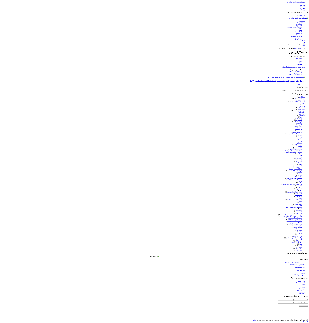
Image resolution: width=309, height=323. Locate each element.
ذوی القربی (299, 188)
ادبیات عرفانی (301, 109)
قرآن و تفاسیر (301, 100)
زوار (301, 190)
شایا (301, 141)
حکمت (300, 182)
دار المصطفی (298, 129)
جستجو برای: (305, 90)
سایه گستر (299, 193)
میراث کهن (299, 230)
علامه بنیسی (298, 204)
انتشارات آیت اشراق (299, 98)
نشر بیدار (299, 234)
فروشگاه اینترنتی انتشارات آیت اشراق (295, 2)
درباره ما (302, 3)
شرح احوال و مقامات (299, 110)
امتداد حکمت (298, 167)
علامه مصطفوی (297, 205)
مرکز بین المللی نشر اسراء (295, 219)
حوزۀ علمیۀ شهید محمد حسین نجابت (292, 184)
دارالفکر (300, 187)
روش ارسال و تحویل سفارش (297, 264)
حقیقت (300, 124)
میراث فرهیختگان (297, 228)
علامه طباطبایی (297, 144)
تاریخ (300, 62)
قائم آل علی (298, 211)
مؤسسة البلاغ (298, 147)
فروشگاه (296, 48)
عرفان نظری (301, 106)
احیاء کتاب (299, 162)
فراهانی (300, 146)
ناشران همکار (301, 115)
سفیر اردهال (298, 195)
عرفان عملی (301, 107)
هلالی (254, 320)
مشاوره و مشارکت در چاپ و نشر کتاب (294, 262)
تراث (300, 181)
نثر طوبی (299, 233)
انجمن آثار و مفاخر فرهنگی (295, 170)
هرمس (300, 247)
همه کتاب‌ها (302, 97)
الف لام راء (299, 120)
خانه (301, 48)
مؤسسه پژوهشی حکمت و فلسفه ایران (291, 216)
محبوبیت (299, 64)
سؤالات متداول (301, 265)
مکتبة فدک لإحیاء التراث (295, 224)
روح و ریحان (298, 248)
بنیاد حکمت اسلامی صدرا (295, 176)
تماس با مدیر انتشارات (299, 274)
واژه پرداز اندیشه (297, 236)
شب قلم (299, 143)
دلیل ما (300, 135)
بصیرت (300, 175)
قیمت (300, 61)
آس (301, 117)
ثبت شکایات (302, 271)
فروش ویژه (302, 113)
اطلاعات (299, 118)
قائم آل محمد (298, 213)
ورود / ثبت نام (301, 9)
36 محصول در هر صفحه (295, 72)
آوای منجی (299, 161)
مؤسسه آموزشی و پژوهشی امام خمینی (291, 215)
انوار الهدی (299, 123)
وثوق (300, 156)
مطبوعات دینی (298, 222)
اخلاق (303, 103)
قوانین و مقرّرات (300, 268)
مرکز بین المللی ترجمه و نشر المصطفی (291, 150)
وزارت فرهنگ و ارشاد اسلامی (294, 237)
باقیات (300, 173)
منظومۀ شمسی (297, 225)
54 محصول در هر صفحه (295, 74)
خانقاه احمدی (298, 126)
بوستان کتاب (298, 241)
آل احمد (300, 159)
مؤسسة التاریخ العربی (296, 149)
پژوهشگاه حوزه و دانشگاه (295, 179)
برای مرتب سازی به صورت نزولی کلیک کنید (293, 67)
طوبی (300, 202)
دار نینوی (299, 130)
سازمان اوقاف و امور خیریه (294, 192)
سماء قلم (299, 140)
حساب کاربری (301, 6)
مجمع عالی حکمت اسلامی (295, 218)
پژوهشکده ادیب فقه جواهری (294, 178)
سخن (300, 244)
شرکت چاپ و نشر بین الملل (294, 199)
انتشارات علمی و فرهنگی (295, 169)
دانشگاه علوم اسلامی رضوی (294, 133)
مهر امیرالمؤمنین (297, 227)
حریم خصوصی (301, 270)
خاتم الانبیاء (299, 185)
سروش (300, 245)
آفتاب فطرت (298, 158)
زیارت (300, 138)
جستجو (283, 90)
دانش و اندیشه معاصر (296, 242)
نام (301, 59)
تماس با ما (302, 5)
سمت (300, 198)
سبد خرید (302, 8)
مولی (300, 239)
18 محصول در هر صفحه (295, 71)
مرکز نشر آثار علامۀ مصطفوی (294, 221)
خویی (300, 127)
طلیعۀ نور (299, 201)
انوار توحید (299, 172)
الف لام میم (299, 166)
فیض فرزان (299, 210)
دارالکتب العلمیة (297, 132)
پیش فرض (299, 58)
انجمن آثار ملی (298, 121)
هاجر (300, 155)
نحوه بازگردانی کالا (300, 267)
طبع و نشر (299, 250)
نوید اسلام (299, 153)
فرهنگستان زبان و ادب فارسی (294, 207)
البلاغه (300, 164)
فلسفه (303, 104)
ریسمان (300, 136)
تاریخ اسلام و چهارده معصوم (297, 101)
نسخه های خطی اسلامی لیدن (294, 152)
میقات (300, 231)
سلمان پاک (299, 196)
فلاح (301, 208)
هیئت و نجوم (302, 112)
